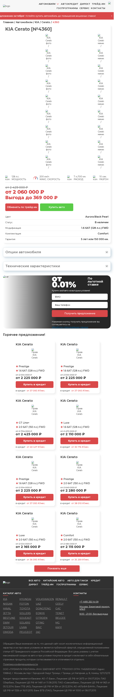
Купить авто (57, 207)
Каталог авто (12, 593)
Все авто (34, 580)
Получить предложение (79, 313)
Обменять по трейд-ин (22, 207)
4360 (56, 22)
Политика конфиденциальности (20, 664)
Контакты (98, 8)
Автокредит (69, 4)
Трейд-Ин (98, 4)
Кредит (95, 580)
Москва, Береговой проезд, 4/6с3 (94, 608)
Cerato (46, 22)
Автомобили (24, 22)
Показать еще (56, 568)
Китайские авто (53, 580)
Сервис (84, 8)
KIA (37, 22)
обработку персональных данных (70, 327)
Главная (8, 22)
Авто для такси (77, 580)
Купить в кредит (34, 384)
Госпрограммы (67, 8)
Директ (85, 4)
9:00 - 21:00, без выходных (93, 614)
